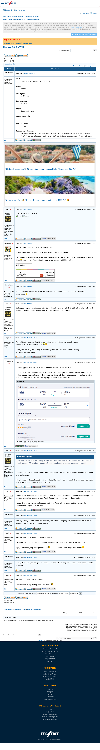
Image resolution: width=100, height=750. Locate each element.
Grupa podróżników (50, 699)
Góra (5, 140)
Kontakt (50, 661)
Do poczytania (50, 659)
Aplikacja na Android (50, 676)
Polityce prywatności (76, 27)
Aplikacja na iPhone (50, 674)
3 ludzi (44, 238)
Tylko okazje (50, 656)
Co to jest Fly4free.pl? (50, 649)
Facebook (50, 689)
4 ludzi (44, 552)
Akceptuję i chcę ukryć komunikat (85, 34)
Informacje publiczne (50, 719)
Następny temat (90, 66)
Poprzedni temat (78, 66)
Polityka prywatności (50, 714)
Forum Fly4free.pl (50, 671)
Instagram (50, 692)
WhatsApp (50, 697)
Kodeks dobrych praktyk (50, 717)
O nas (50, 709)
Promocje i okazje (19, 19)
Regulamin (85, 13)
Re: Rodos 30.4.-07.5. (30, 337)
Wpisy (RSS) (50, 679)
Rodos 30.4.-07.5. (14, 47)
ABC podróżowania (50, 654)
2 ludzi (44, 333)
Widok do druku (10, 64)
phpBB (40, 640)
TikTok (50, 694)
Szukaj (94, 13)
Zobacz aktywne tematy (31, 17)
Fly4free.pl (11, 3)
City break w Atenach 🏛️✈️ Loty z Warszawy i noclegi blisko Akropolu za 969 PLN (40, 169)
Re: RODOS (28, 209)
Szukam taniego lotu (33, 19)
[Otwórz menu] (2, 3)
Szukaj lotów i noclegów (50, 651)
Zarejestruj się (20, 10)
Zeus (43, 280)
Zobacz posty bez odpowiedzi (13, 17)
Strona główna (7, 19)
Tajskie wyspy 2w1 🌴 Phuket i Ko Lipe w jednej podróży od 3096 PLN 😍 (37, 200)
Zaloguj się (9, 10)
